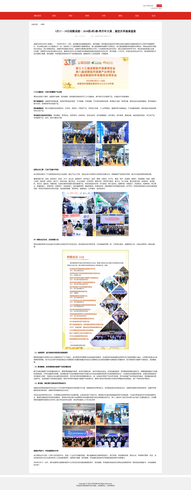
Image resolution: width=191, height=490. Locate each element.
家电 (120, 16)
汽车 (104, 16)
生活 (153, 16)
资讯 (54, 16)
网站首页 (37, 16)
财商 (87, 16)
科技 (70, 16)
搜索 (160, 5)
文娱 (137, 16)
